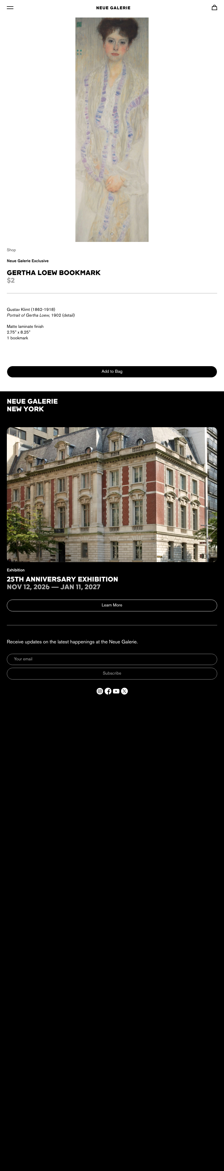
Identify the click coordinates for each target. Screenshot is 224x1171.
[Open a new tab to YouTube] (116, 691)
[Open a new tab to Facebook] (108, 691)
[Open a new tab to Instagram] (99, 691)
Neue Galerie (113, 8)
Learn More (112, 605)
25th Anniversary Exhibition (62, 580)
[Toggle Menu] (10, 7)
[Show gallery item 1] (112, 234)
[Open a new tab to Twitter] (124, 691)
